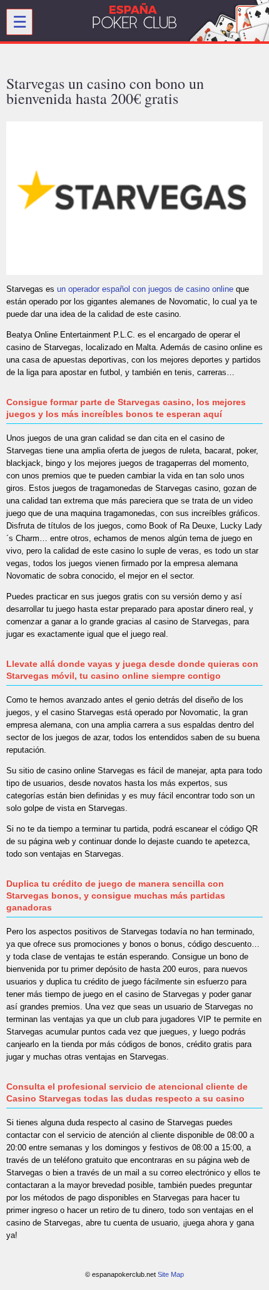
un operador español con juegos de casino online (145, 289)
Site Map (171, 1274)
